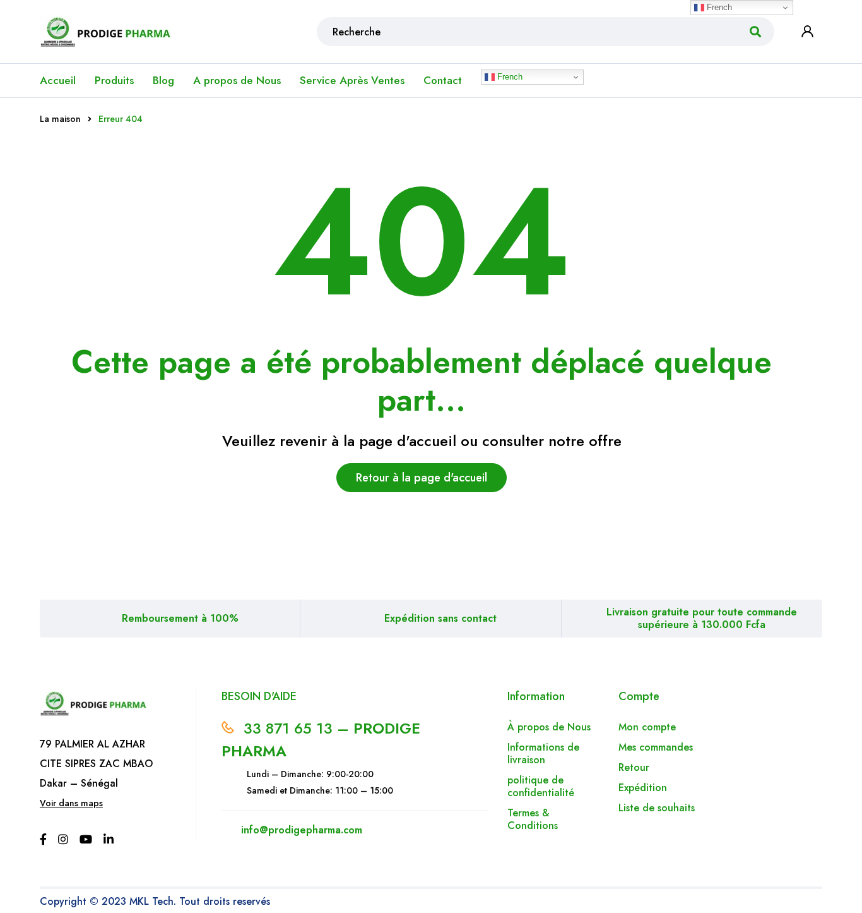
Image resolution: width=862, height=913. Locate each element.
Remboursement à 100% (180, 618)
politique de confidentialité (540, 786)
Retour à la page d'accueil (421, 477)
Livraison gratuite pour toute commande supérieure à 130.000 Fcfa (701, 618)
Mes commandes (655, 747)
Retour (635, 767)
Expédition (642, 787)
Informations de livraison (543, 753)
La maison (60, 118)
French (509, 77)
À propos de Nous (549, 727)
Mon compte (647, 727)
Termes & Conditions (532, 819)
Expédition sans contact (440, 618)
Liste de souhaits (656, 808)
